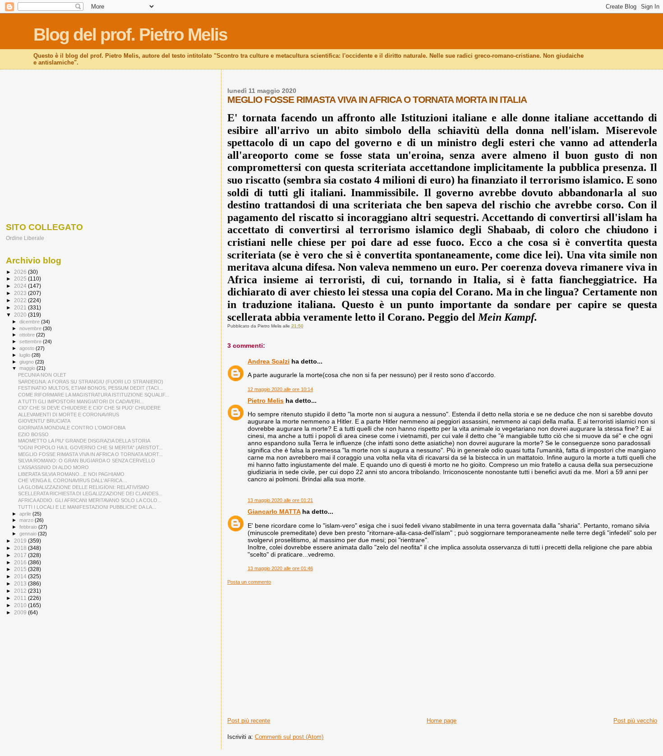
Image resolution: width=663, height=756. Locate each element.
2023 (21, 293)
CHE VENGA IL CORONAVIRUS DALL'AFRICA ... (72, 480)
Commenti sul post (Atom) (289, 736)
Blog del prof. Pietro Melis (130, 34)
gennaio (28, 533)
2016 (21, 562)
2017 (21, 555)
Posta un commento (249, 582)
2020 (21, 315)
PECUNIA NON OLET (42, 375)
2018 (21, 548)
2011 (21, 598)
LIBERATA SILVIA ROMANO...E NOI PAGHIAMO (71, 474)
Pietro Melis (266, 400)
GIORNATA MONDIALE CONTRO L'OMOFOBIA (71, 427)
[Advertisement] (442, 648)
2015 (21, 569)
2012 (21, 591)
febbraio (28, 527)
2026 (21, 272)
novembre (31, 328)
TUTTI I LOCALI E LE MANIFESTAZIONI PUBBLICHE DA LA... (87, 507)
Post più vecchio (635, 720)
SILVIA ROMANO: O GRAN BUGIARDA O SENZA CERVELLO (86, 460)
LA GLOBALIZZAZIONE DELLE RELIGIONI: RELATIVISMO (83, 487)
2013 (21, 583)
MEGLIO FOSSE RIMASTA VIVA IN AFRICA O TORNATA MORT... (90, 454)
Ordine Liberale (25, 238)
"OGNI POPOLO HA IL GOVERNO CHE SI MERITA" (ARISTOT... (90, 447)
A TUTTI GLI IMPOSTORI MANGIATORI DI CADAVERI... (81, 401)
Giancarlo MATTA (274, 511)
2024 (21, 286)
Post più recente (248, 720)
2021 (21, 307)
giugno (27, 361)
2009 (21, 612)
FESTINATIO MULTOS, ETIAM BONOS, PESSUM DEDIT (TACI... (90, 388)
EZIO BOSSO (33, 434)
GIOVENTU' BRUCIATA (44, 421)
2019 (21, 541)
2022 (21, 300)
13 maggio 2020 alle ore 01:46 (280, 568)
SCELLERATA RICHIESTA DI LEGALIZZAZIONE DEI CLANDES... (90, 493)
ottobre (27, 334)
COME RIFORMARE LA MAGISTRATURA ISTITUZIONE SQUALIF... (93, 394)
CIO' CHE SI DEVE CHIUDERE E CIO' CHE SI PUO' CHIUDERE (89, 407)
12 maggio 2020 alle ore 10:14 (280, 389)
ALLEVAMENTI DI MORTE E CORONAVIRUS (68, 414)
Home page (441, 720)
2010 (21, 605)
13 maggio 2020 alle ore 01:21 (280, 500)
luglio (25, 355)
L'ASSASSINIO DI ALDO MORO (53, 467)
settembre (31, 341)
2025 (21, 278)
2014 (21, 576)
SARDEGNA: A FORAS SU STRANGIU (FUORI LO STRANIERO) (90, 381)
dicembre (30, 321)
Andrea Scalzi (269, 361)
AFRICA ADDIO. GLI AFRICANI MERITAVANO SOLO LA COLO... (89, 500)
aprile (25, 513)
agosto (27, 348)
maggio (28, 368)
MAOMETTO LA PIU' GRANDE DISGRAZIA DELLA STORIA (84, 440)
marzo (27, 520)
